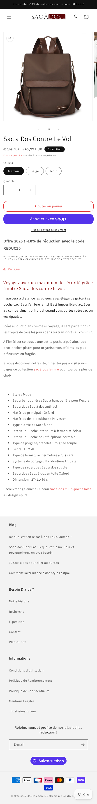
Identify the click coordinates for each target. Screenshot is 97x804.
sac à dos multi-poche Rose (70, 489)
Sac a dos (26, 795)
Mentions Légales (22, 701)
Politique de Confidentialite (29, 691)
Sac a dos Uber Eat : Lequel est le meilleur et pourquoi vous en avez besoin (41, 550)
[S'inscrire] (83, 744)
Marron (13, 171)
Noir (53, 171)
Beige (35, 171)
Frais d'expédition (13, 155)
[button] (9, 17)
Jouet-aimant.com (22, 711)
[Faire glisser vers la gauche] (39, 129)
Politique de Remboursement (30, 680)
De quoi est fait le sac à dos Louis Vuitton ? (40, 537)
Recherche (16, 612)
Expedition (17, 622)
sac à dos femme (46, 369)
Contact (15, 632)
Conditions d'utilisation (26, 670)
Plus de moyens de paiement (48, 229)
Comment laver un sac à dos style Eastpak (40, 573)
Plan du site (17, 642)
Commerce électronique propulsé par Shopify (59, 795)
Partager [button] (14, 269)
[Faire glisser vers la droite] (58, 129)
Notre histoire (19, 601)
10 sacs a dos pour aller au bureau (34, 563)
